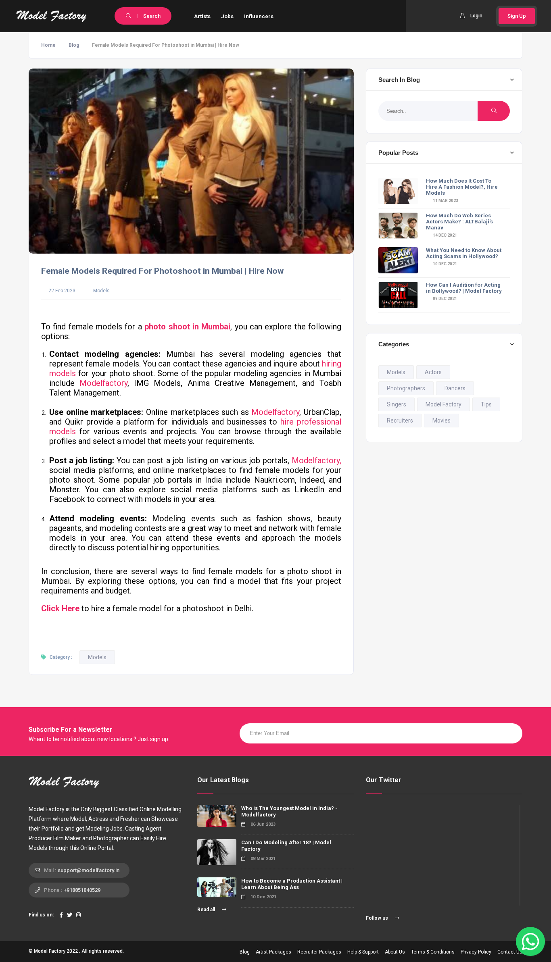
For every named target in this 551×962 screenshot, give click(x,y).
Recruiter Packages (319, 952)
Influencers (258, 16)
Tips (486, 404)
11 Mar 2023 (445, 200)
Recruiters (400, 420)
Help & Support (363, 952)
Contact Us (509, 952)
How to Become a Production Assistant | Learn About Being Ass (291, 884)
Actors (433, 372)
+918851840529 (82, 890)
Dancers (455, 388)
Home (48, 45)
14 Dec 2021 (444, 235)
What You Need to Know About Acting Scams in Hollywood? (463, 253)
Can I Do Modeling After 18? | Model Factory (286, 845)
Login (476, 16)
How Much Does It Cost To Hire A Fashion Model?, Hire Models (462, 187)
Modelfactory (103, 383)
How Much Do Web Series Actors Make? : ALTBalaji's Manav (459, 221)
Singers (396, 404)
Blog (74, 45)
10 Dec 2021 (444, 264)
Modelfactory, (316, 460)
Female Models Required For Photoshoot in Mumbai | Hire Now (162, 271)
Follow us (377, 918)
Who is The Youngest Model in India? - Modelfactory (289, 811)
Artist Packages (273, 952)
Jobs (227, 16)
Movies (441, 420)
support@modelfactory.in (88, 870)
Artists (202, 16)
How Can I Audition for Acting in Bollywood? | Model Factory (464, 288)
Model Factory (443, 404)
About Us (395, 952)
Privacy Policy (476, 952)
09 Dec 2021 (444, 298)
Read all (206, 909)
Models (101, 291)
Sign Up (516, 16)
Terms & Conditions (433, 952)
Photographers (406, 388)
